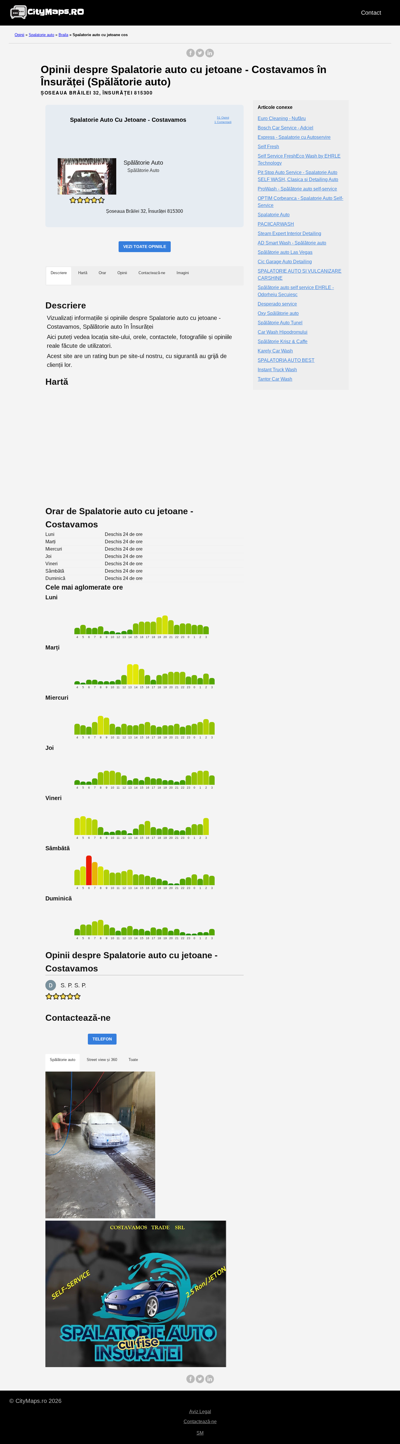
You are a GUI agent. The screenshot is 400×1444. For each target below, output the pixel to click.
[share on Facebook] (190, 55)
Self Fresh (268, 146)
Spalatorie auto (41, 35)
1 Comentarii (222, 122)
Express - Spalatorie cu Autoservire (294, 137)
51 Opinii (223, 117)
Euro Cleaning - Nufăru (282, 118)
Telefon (102, 1039)
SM (200, 1432)
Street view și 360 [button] (102, 1059)
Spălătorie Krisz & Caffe (282, 341)
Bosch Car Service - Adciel (285, 127)
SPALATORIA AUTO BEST (286, 360)
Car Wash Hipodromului (282, 332)
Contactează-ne (200, 1421)
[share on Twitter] (200, 55)
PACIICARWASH (276, 224)
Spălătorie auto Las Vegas (285, 252)
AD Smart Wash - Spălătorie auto (292, 242)
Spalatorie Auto (274, 214)
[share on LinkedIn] (209, 55)
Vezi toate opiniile (144, 246)
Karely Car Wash (275, 350)
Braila (63, 35)
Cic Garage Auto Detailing (285, 261)
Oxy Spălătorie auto (278, 313)
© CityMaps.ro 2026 (35, 1401)
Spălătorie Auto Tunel (280, 322)
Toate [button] (133, 1059)
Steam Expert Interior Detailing (289, 233)
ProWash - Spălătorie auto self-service (297, 188)
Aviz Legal (200, 1411)
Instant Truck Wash (277, 369)
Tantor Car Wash (275, 379)
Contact (371, 12)
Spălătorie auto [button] (62, 1059)
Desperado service (277, 303)
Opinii (19, 35)
